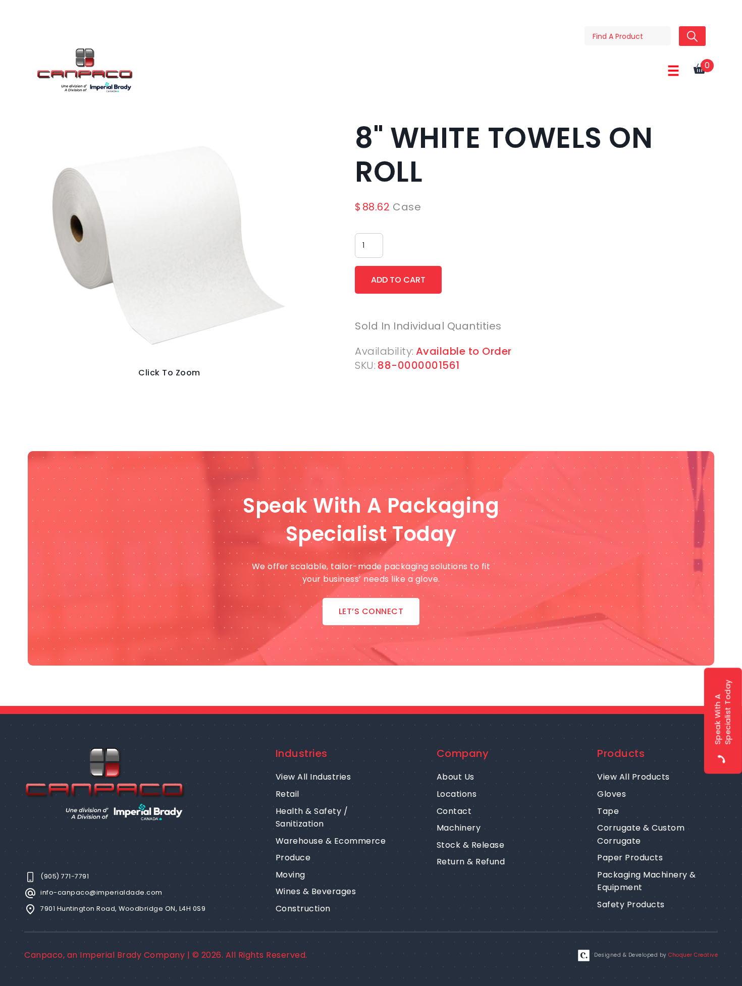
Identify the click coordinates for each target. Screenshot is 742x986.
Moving (290, 875)
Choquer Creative (693, 955)
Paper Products (630, 857)
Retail (287, 794)
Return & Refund (471, 861)
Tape (608, 811)
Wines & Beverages (316, 891)
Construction (303, 908)
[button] (673, 71)
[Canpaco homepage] (84, 70)
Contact (454, 811)
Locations (457, 794)
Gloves (611, 794)
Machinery (459, 828)
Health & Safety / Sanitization (312, 817)
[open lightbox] (169, 242)
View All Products (633, 777)
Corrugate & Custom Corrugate (640, 834)
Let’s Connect (371, 611)
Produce (293, 857)
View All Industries (313, 777)
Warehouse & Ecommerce (331, 841)
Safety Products (631, 904)
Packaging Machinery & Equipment (646, 881)
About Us (455, 777)
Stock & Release (471, 845)
